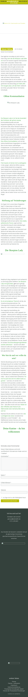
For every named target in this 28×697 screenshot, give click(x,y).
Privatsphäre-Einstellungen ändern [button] (14, 689)
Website (3, 490)
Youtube (17, 526)
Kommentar (5, 456)
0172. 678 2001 (14, 3)
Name (3, 475)
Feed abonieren (3, 526)
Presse (14, 681)
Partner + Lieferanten (14, 683)
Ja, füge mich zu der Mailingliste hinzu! (14, 497)
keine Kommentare (7, 52)
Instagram (20, 526)
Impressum (14, 685)
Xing (23, 526)
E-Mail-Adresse (6, 482)
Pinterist (13, 526)
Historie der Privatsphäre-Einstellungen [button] (14, 691)
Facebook (7, 526)
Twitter (10, 526)
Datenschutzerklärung (14, 687)
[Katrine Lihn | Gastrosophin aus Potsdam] (14, 23)
